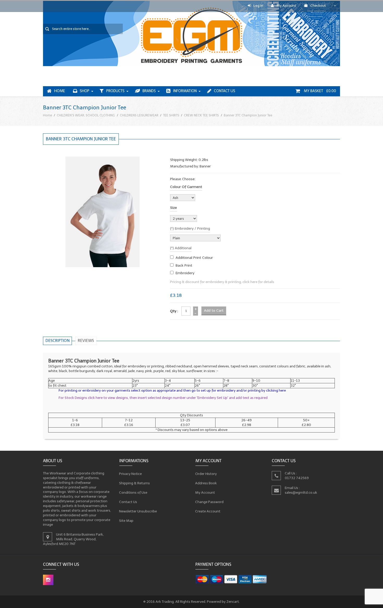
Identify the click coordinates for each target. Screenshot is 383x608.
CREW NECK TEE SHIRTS (201, 115)
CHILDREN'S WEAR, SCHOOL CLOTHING (86, 115)
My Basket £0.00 (319, 91)
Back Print (184, 265)
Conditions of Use (133, 492)
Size (173, 207)
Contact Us (224, 91)
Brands (149, 91)
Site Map (126, 520)
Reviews (86, 340)
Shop (84, 91)
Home (59, 91)
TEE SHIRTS (171, 115)
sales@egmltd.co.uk (301, 492)
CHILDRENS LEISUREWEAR (139, 115)
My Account (286, 5)
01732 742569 (297, 478)
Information (185, 91)
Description (57, 340)
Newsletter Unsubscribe (138, 511)
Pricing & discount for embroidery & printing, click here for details (222, 282)
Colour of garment (186, 187)
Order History (206, 474)
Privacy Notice (130, 474)
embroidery (185, 273)
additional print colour (194, 257)
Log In (258, 5)
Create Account (207, 511)
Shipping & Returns (134, 483)
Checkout (318, 5)
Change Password (209, 502)
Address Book (206, 483)
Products (115, 91)
